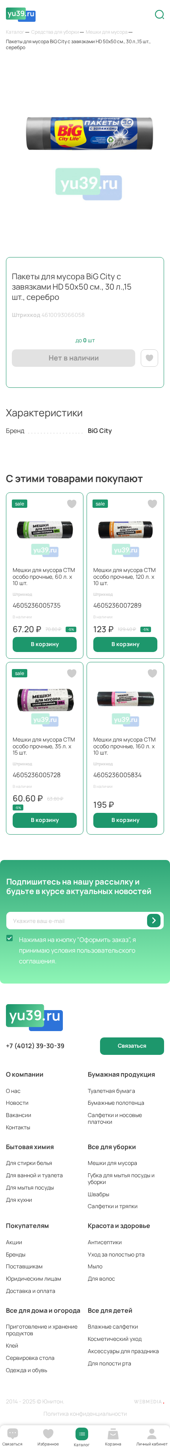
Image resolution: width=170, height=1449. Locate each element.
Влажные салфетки (113, 1326)
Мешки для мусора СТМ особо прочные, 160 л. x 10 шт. (124, 746)
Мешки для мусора (112, 1163)
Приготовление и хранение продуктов (41, 1330)
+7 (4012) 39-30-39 (35, 1046)
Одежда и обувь (26, 1370)
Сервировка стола (30, 1357)
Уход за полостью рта (116, 1254)
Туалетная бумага (111, 1090)
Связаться (132, 1045)
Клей (12, 1345)
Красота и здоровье (119, 1225)
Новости (17, 1102)
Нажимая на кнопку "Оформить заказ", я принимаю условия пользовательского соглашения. (77, 950)
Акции (14, 1242)
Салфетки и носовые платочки (115, 1118)
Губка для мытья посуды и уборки (121, 1178)
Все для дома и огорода (43, 1310)
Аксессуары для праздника (123, 1351)
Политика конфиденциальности (85, 1414)
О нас (13, 1090)
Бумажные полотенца (116, 1102)
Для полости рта (109, 1363)
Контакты (18, 1127)
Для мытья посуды (30, 1187)
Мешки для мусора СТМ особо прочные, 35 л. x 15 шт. (44, 746)
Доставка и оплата (30, 1291)
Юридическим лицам (33, 1278)
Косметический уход (115, 1338)
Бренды (15, 1254)
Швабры (98, 1194)
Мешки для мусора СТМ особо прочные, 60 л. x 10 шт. (44, 576)
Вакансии (18, 1115)
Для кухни (19, 1199)
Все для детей (110, 1310)
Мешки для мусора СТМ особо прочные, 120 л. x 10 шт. (124, 576)
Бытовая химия (30, 1146)
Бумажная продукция (121, 1074)
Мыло (95, 1266)
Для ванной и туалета (34, 1175)
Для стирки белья (29, 1163)
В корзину (45, 644)
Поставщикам (24, 1266)
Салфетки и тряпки (113, 1206)
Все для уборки (112, 1146)
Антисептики (105, 1242)
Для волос (101, 1278)
